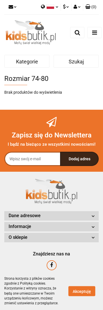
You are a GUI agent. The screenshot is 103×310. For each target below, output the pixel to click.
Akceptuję (82, 291)
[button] (91, 7)
